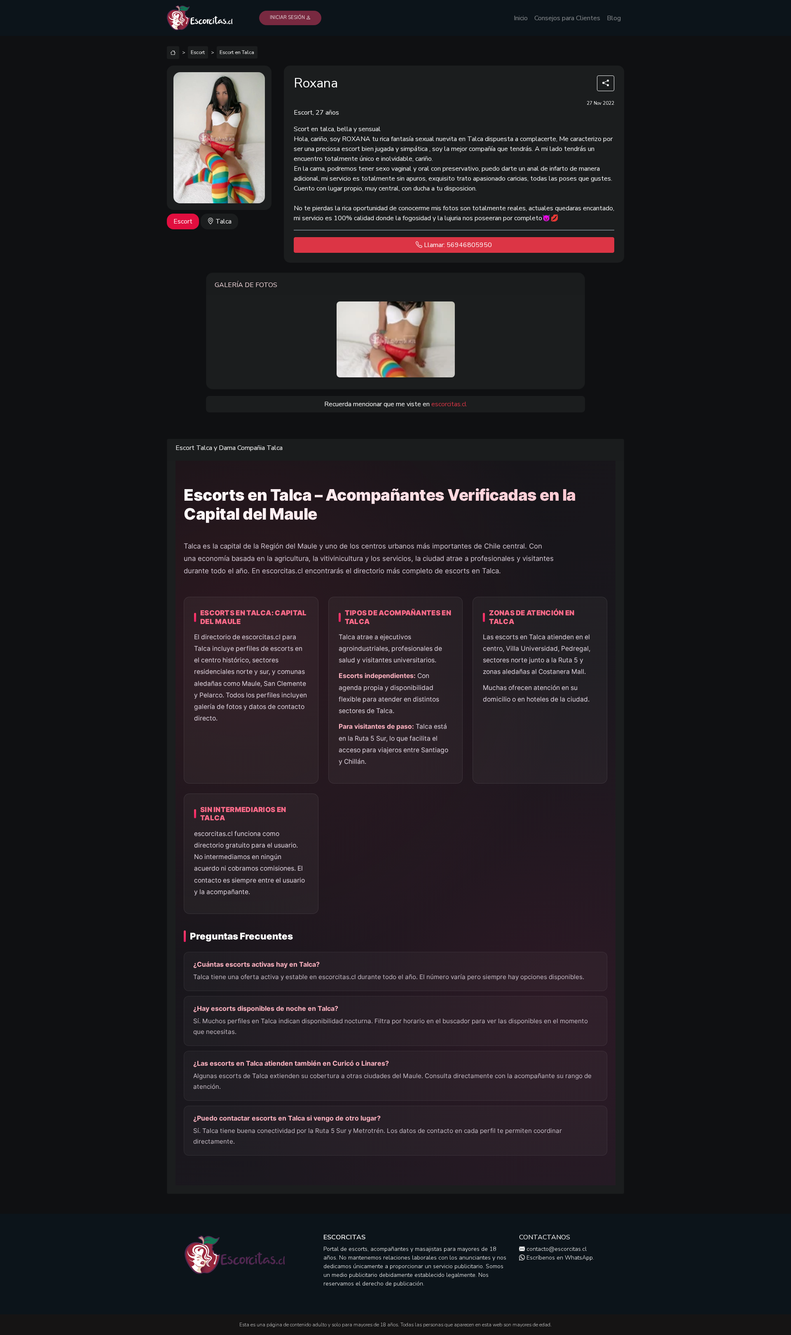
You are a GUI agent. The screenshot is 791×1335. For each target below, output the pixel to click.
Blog (614, 18)
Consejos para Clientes (567, 18)
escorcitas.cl (449, 404)
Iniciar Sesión (288, 17)
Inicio (521, 18)
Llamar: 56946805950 (457, 245)
